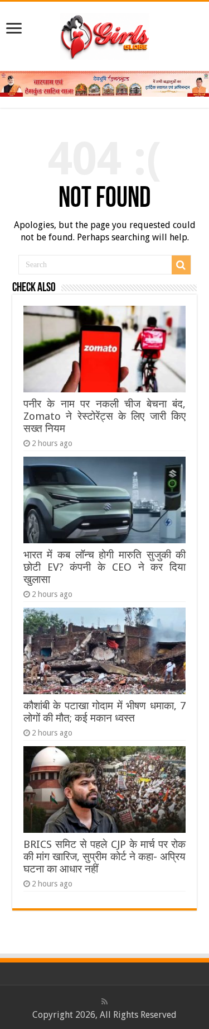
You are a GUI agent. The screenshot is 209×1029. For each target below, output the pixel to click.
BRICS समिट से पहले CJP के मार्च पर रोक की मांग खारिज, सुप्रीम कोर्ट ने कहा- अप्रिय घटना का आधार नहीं (104, 856)
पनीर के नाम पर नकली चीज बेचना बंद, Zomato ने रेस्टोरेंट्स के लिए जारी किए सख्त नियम (104, 416)
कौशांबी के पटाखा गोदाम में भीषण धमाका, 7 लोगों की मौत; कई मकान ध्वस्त (104, 712)
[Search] (181, 264)
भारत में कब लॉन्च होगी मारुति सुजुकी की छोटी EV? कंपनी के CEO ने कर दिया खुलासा (104, 567)
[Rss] (104, 1001)
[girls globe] (104, 34)
